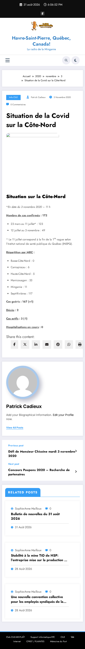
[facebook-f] (42, 13)
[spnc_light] (75, 60)
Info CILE (13, 97)
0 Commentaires (18, 104)
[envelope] (46, 344)
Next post (13, 464)
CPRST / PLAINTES (35, 641)
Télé (72, 637)
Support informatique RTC (43, 637)
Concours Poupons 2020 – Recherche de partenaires (39, 472)
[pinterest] (58, 344)
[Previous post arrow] (76, 451)
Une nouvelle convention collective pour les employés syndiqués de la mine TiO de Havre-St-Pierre (37, 599)
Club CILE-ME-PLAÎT (15, 637)
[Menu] (7, 60)
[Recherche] (66, 60)
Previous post (16, 445)
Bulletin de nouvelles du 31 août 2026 (35, 516)
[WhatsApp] (69, 344)
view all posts (14, 427)
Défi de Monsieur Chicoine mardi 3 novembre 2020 (41, 453)
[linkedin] (36, 344)
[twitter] (25, 344)
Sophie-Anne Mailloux (28, 508)
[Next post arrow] (76, 471)
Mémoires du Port (58, 641)
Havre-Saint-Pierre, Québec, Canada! (41, 41)
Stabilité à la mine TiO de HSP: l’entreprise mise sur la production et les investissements (39, 558)
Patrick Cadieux (38, 97)
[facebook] (14, 344)
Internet (17, 641)
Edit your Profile (63, 415)
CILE (63, 637)
